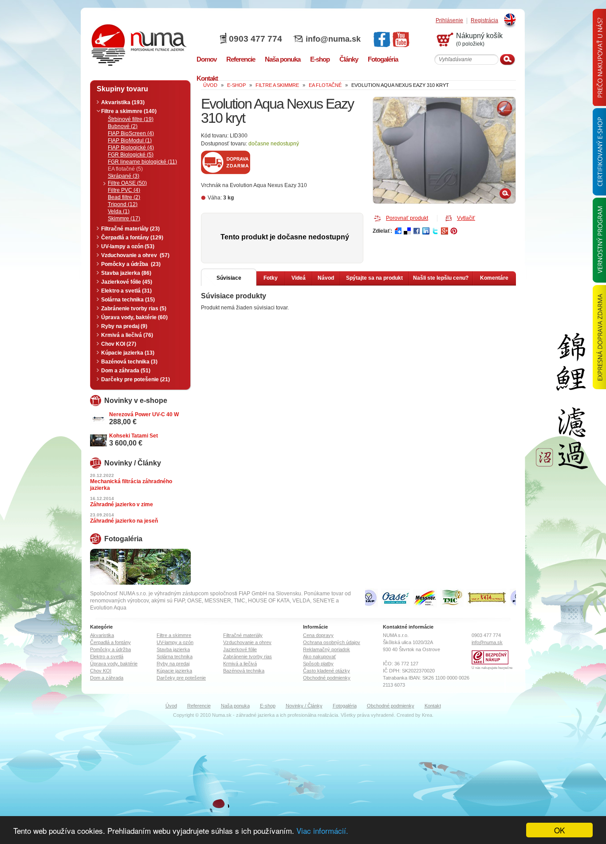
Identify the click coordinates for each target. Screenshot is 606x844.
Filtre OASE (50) (127, 183)
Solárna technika (175, 656)
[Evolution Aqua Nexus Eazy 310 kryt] (444, 150)
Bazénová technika (243, 670)
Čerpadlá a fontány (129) (132, 237)
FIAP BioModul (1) (130, 140)
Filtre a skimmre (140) (129, 111)
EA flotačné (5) (125, 169)
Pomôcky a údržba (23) (131, 264)
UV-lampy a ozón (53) (127, 246)
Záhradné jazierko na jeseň (124, 521)
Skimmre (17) (124, 218)
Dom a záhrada (106, 677)
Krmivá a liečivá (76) (127, 335)
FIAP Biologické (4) (131, 148)
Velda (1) (119, 211)
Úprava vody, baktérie (114, 663)
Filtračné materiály (243, 635)
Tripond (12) (123, 204)
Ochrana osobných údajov (331, 642)
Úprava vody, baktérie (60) (134, 317)
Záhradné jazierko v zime (121, 504)
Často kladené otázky (326, 670)
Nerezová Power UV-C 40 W (144, 414)
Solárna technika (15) (128, 300)
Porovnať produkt (407, 218)
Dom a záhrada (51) (125, 370)
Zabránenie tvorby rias (247, 656)
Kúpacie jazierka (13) (127, 353)
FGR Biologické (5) (130, 155)
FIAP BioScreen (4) (131, 133)
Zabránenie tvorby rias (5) (133, 308)
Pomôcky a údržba (110, 649)
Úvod (171, 705)
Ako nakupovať (319, 656)
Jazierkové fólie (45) (126, 282)
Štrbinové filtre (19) (130, 119)
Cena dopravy (318, 635)
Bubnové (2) (123, 126)
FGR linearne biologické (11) (142, 162)
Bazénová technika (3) (129, 362)
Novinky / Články (304, 705)
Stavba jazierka (173, 649)
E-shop (267, 705)
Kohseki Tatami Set (133, 436)
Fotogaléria (345, 705)
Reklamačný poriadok (326, 649)
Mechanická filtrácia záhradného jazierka (131, 484)
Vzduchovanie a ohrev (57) (135, 255)
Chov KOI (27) (118, 344)
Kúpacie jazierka (174, 670)
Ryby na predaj (173, 663)
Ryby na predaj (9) (124, 326)
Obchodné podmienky (326, 677)
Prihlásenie (449, 20)
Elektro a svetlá (106, 656)
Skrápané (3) (123, 176)
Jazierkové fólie (240, 649)
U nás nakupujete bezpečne (492, 668)
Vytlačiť (466, 218)
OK (559, 830)
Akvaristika (102, 635)
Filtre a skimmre (174, 635)
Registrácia (484, 20)
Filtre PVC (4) (124, 190)
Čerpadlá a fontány (110, 642)
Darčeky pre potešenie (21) (135, 379)
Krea (427, 715)
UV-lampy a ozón (175, 642)
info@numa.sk (333, 39)
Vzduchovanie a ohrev (247, 642)
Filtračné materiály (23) (130, 229)
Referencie (199, 705)
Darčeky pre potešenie (181, 677)
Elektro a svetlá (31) (126, 291)
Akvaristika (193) (123, 102)
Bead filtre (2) (124, 197)
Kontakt (433, 705)
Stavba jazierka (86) (126, 273)
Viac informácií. (322, 830)
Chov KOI (100, 670)
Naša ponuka (235, 705)
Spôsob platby (318, 663)
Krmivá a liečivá (240, 663)
